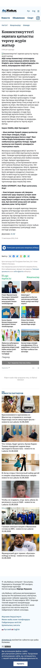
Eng (33, 11)
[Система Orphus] (6, 646)
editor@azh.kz (19, 271)
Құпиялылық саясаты (11, 625)
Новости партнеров (12, 393)
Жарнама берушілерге (11, 617)
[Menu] (38, 11)
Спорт (30, 18)
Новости (5, 18)
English (17, 629)
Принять (20, 664)
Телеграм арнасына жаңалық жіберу (23, 248)
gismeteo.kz (7, 640)
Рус (28, 11)
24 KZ (13, 234)
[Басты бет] (9, 11)
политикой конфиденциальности (23, 658)
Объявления (19, 18)
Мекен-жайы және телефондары (16, 619)
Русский (7, 629)
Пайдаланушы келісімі (11, 622)
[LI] (7, 635)
